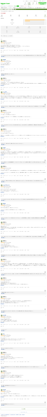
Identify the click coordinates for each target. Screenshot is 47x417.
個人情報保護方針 (7, 414)
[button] (4, 41)
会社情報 (2, 414)
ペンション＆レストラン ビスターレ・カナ (7, 11)
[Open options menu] (45, 41)
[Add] (45, 11)
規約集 (20, 414)
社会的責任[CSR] (12, 414)
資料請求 (23, 414)
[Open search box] (2, 36)
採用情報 (17, 414)
